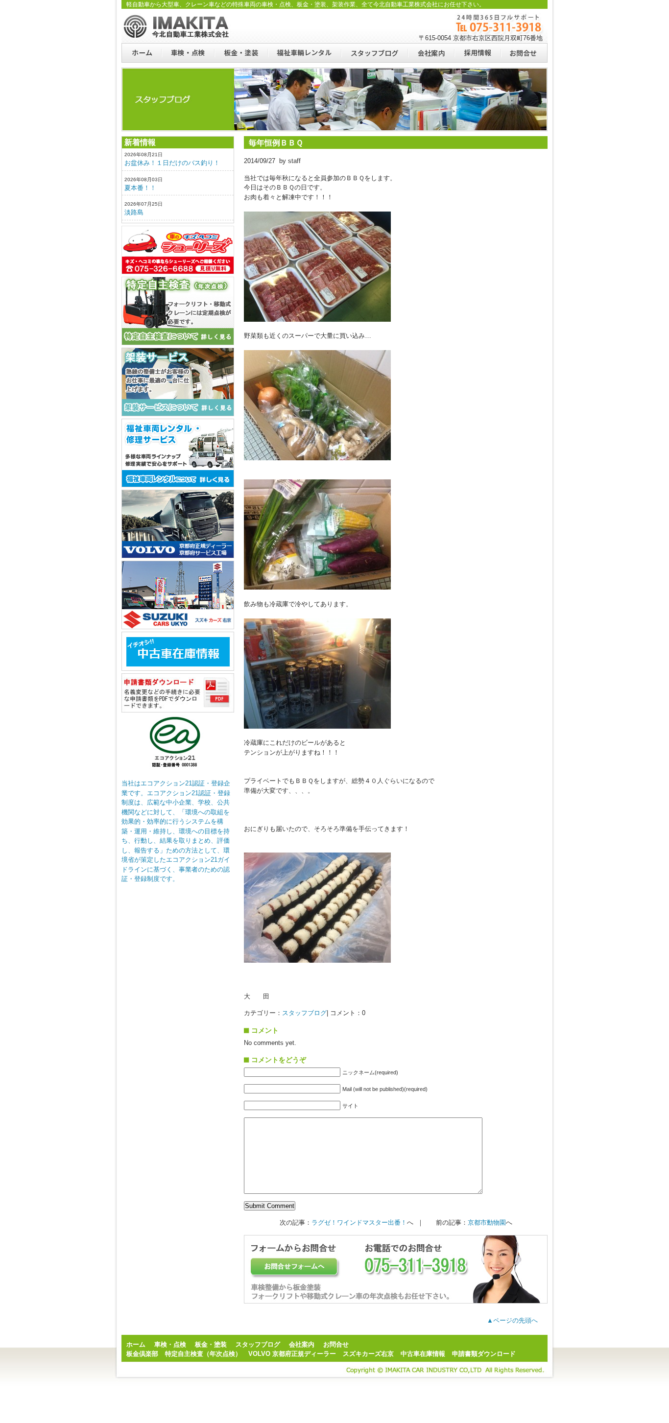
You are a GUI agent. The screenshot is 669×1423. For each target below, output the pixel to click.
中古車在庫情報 (423, 1353)
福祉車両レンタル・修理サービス (177, 453)
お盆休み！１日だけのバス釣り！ (172, 162)
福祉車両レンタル (304, 53)
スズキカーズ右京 (177, 595)
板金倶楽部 (177, 250)
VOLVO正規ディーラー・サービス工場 (177, 524)
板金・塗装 (240, 53)
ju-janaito (177, 651)
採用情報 (477, 53)
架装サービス (177, 382)
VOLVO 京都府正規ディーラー (292, 1353)
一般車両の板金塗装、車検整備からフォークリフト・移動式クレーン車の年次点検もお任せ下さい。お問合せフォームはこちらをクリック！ (396, 1269)
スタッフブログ (374, 53)
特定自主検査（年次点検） (177, 311)
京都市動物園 (487, 1222)
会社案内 (430, 53)
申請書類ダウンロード (177, 692)
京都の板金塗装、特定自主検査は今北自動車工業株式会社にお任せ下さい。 (177, 26)
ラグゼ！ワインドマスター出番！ (359, 1222)
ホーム (141, 53)
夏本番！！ (140, 187)
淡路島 (133, 212)
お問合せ (524, 53)
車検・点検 (187, 53)
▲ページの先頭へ (512, 1320)
